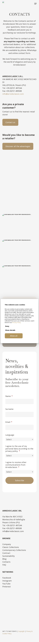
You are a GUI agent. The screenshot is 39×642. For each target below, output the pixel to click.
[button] (35, 4)
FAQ (4, 565)
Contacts (6, 562)
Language (9, 435)
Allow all (13, 336)
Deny (7, 326)
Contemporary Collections (14, 550)
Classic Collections (10, 547)
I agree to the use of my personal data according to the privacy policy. (19, 448)
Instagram (7, 580)
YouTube (6, 583)
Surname (9, 409)
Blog (4, 559)
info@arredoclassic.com (13, 94)
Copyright (21, 631)
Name (9, 396)
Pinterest (6, 586)
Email (8, 422)
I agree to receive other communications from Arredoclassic (15, 464)
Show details (10, 330)
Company (6, 544)
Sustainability (8, 556)
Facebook (6, 578)
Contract (6, 553)
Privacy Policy (16, 322)
